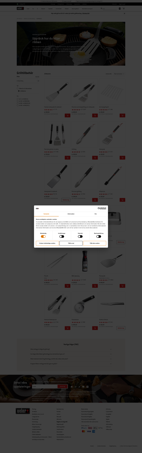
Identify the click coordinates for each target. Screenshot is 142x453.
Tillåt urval (71, 243)
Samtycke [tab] (46, 214)
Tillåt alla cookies (95, 243)
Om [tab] (96, 214)
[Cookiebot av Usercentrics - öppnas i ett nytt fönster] (99, 208)
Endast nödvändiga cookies (47, 243)
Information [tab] (71, 214)
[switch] (61, 236)
